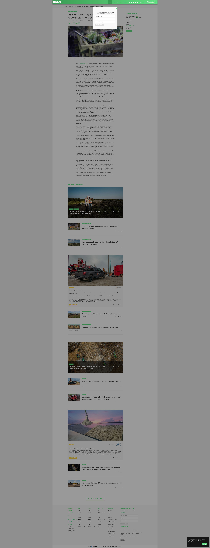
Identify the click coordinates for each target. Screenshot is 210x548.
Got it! (204, 544)
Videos (114, 2)
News (110, 2)
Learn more (113, 26)
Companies (125, 2)
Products (119, 2)
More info (190, 544)
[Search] (156, 2)
